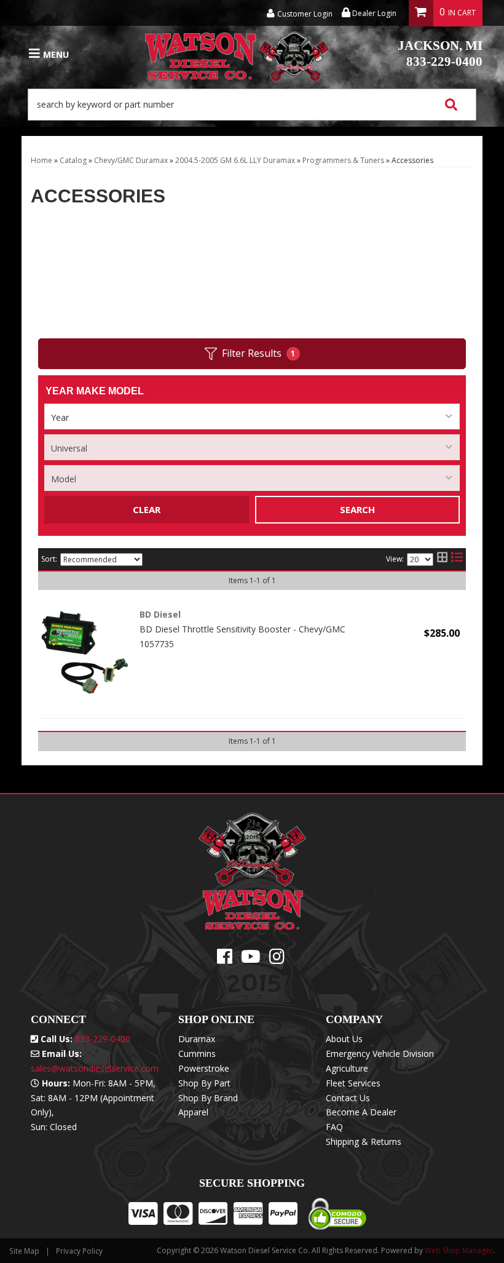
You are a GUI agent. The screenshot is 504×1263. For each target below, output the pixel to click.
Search (357, 509)
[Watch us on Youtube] (251, 959)
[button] (252, 105)
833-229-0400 (440, 53)
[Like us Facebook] (224, 959)
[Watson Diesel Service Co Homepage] (237, 54)
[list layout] (457, 559)
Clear (146, 509)
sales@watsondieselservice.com (95, 1068)
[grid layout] (442, 559)
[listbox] (252, 416)
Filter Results (259, 353)
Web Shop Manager (459, 1250)
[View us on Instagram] (277, 959)
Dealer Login (373, 13)
